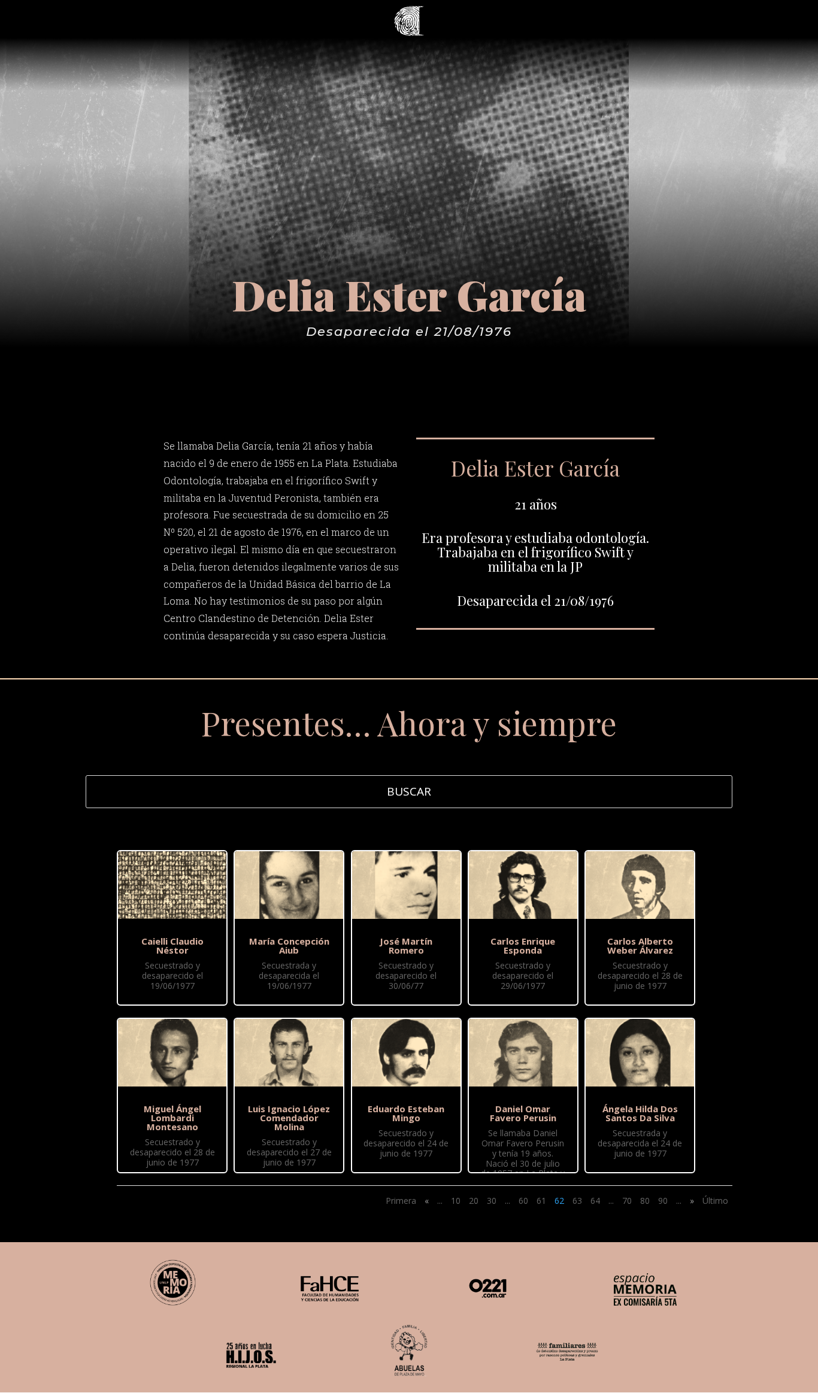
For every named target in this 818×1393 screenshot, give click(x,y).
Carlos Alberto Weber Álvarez (640, 945)
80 (645, 1200)
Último (715, 1200)
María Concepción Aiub (289, 945)
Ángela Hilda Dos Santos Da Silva (640, 1113)
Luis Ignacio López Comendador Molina (289, 1118)
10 (455, 1200)
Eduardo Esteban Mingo (406, 1113)
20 (473, 1200)
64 (595, 1200)
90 (663, 1200)
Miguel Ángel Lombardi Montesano (172, 1118)
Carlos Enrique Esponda (522, 945)
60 (523, 1200)
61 (541, 1200)
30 (491, 1200)
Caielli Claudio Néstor (172, 945)
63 (577, 1200)
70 (627, 1200)
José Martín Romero (406, 945)
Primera (401, 1200)
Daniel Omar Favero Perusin (523, 1113)
